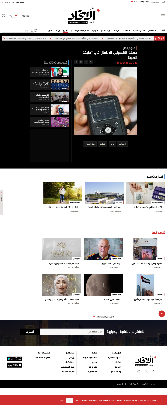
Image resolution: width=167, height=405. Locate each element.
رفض (61, 400)
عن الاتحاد (69, 362)
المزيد (49, 30)
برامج (58, 30)
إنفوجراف (93, 367)
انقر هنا (105, 400)
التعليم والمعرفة (82, 30)
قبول (69, 400)
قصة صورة (92, 371)
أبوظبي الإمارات (141, 1)
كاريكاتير (70, 352)
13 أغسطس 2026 (116, 211)
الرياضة (116, 30)
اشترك (30, 332)
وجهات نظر (105, 30)
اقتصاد (127, 30)
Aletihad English (42, 357)
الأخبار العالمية (139, 30)
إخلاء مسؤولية (44, 352)
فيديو (65, 30)
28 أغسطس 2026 (157, 267)
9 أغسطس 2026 (74, 211)
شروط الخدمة (68, 371)
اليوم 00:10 (159, 211)
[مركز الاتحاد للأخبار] (84, 15)
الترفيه (95, 30)
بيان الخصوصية (67, 367)
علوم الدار (152, 30)
